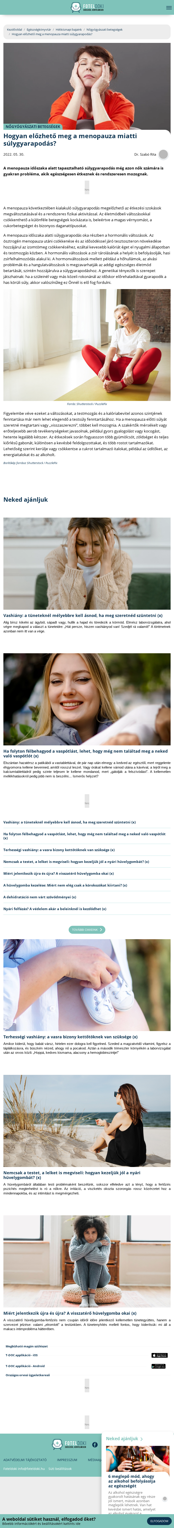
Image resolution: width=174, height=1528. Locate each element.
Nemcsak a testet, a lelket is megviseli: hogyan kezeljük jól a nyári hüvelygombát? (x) (76, 861)
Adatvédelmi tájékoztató (25, 1460)
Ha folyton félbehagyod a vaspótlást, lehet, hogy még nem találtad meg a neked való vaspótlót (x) (85, 753)
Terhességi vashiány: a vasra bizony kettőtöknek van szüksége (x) (59, 850)
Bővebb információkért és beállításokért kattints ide (41, 1524)
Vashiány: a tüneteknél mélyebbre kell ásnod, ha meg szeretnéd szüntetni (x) (82, 615)
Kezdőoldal (14, 29)
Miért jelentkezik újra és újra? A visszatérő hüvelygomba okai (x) (58, 873)
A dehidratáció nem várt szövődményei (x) (39, 897)
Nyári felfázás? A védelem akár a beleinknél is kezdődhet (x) (54, 908)
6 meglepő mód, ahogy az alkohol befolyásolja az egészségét (131, 1481)
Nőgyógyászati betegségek (105, 29)
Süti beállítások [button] (60, 1469)
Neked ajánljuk (122, 1438)
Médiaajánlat (99, 1460)
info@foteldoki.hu (31, 1469)
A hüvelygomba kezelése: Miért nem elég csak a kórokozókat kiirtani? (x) (65, 885)
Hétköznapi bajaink (69, 29)
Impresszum (67, 1460)
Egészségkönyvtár (39, 29)
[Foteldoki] (69, 1444)
